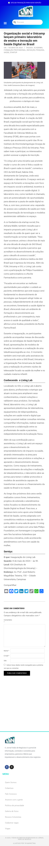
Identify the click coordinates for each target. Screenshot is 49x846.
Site (5, 661)
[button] (5, 23)
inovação (31, 50)
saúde (6, 52)
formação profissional (15, 50)
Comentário (7, 621)
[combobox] (27, 22)
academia (38, 48)
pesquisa (40, 50)
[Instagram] (12, 767)
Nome (6, 651)
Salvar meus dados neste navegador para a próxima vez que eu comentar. (23, 666)
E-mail (6, 656)
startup (13, 52)
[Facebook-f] (7, 767)
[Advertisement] (24, 707)
